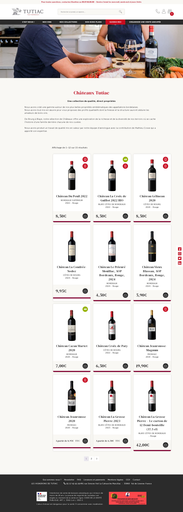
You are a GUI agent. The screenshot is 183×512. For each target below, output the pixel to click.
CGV (128, 480)
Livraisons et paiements (94, 480)
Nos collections (68, 22)
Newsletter (69, 480)
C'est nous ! (28, 22)
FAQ (79, 480)
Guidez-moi (115, 22)
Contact (136, 480)
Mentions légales (115, 480)
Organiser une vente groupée (145, 22)
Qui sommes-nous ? (52, 480)
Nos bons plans (93, 22)
